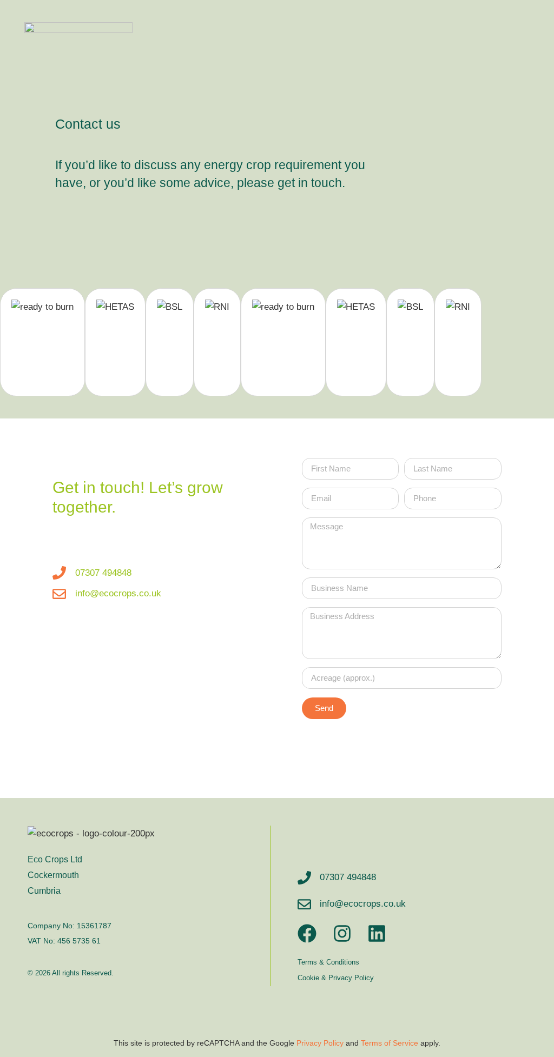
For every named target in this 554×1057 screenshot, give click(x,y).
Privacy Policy (320, 1043)
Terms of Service (389, 1043)
